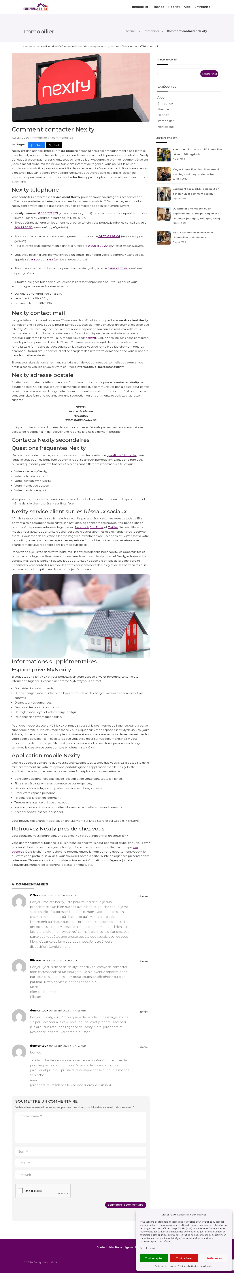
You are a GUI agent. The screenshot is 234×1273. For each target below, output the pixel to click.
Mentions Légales (121, 1247)
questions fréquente (121, 455)
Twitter (113, 527)
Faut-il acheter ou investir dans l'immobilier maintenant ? (193, 237)
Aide (187, 7)
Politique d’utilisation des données (195, 1266)
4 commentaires (61, 137)
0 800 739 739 (48, 213)
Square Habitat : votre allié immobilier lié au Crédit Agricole (197, 154)
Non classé (165, 127)
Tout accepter (154, 1258)
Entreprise (203, 7)
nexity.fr (91, 338)
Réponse (143, 896)
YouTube (96, 527)
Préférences (214, 1258)
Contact (102, 1247)
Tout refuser (184, 1258)
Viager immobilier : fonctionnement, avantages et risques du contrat (196, 174)
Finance (158, 7)
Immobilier (140, 7)
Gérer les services (149, 1248)
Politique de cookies (165, 1266)
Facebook (82, 527)
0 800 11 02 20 (98, 245)
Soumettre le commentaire (126, 1204)
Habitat (174, 7)
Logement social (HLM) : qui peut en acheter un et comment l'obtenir (196, 193)
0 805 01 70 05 (118, 268)
